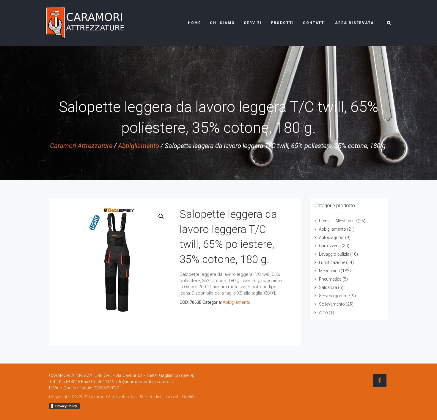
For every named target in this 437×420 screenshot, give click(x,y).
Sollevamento (332, 304)
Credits (189, 396)
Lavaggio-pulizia (334, 254)
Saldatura (328, 287)
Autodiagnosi (331, 237)
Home (194, 23)
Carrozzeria (330, 245)
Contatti (314, 23)
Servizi (253, 23)
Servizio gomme (334, 295)
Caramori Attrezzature (81, 146)
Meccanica (329, 270)
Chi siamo (222, 23)
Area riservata (354, 23)
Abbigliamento (138, 146)
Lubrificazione (332, 262)
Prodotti (282, 23)
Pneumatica (330, 279)
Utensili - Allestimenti (338, 220)
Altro (323, 312)
